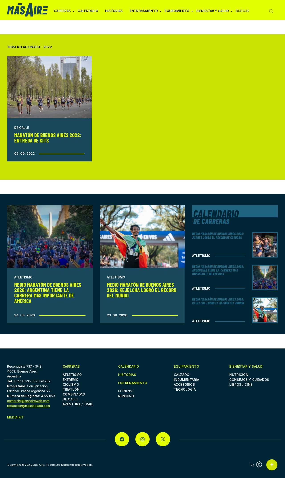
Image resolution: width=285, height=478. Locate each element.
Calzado (181, 375)
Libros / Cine (240, 384)
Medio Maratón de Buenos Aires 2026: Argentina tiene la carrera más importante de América (47, 292)
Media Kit (15, 417)
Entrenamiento (144, 12)
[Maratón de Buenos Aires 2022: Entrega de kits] (49, 87)
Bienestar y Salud (212, 12)
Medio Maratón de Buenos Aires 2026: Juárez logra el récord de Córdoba (218, 235)
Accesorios (184, 384)
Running (126, 396)
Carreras (62, 12)
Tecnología (185, 389)
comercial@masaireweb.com (28, 401)
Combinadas (74, 394)
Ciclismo (71, 384)
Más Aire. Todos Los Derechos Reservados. (63, 464)
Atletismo (23, 277)
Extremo (71, 379)
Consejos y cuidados (249, 379)
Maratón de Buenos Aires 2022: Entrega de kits (47, 138)
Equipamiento (177, 12)
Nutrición (238, 375)
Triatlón (71, 389)
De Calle (21, 128)
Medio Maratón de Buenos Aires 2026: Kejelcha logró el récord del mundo (141, 290)
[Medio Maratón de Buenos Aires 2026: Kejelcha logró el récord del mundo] (142, 236)
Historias (114, 11)
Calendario (88, 11)
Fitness (125, 391)
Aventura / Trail (78, 404)
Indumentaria (186, 379)
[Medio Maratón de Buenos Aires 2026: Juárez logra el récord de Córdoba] (265, 245)
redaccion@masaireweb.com (28, 406)
